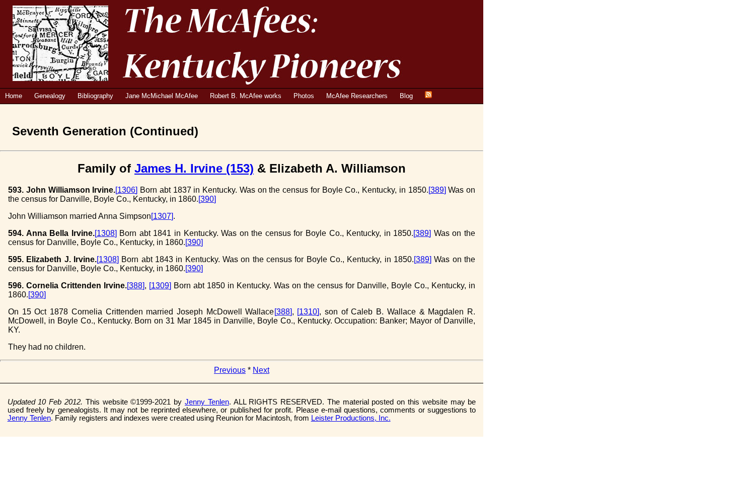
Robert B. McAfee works (245, 96)
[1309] (160, 285)
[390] (207, 199)
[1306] (126, 190)
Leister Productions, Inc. (351, 418)
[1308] (106, 233)
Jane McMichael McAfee (161, 96)
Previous (230, 370)
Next (261, 370)
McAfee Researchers (357, 96)
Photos (303, 96)
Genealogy (49, 96)
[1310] (308, 311)
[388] (135, 285)
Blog (406, 96)
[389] (437, 190)
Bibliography (95, 96)
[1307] (162, 216)
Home (13, 96)
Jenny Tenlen (207, 402)
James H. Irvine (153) (194, 168)
